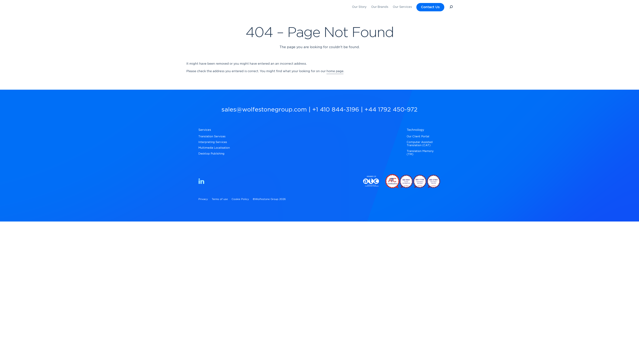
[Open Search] (451, 7)
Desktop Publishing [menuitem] (211, 153)
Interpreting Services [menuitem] (212, 142)
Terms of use (220, 199)
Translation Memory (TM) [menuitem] (420, 153)
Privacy (203, 199)
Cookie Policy (240, 199)
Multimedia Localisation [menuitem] (214, 147)
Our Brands (379, 7)
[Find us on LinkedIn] (201, 182)
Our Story (359, 7)
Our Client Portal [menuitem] (418, 136)
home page (334, 71)
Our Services (402, 7)
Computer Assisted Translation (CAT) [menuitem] (419, 144)
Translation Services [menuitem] (211, 136)
